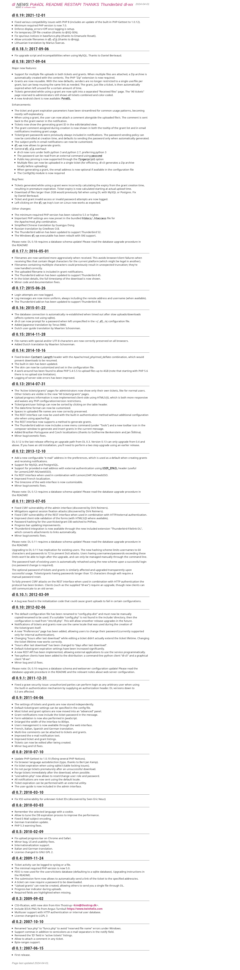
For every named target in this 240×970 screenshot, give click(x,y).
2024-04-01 (142, 4)
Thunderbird (111, 4)
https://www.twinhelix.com (84, 908)
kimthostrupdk (85, 905)
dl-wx (128, 4)
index (34, 7)
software (27, 7)
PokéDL (37, 4)
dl (13, 4)
